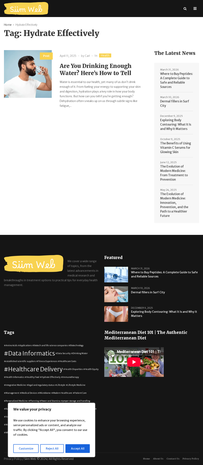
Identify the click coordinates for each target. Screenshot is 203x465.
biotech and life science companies (51, 345)
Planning (34, 401)
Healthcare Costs (67, 361)
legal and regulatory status (41, 385)
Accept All (77, 448)
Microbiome (45, 393)
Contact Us (173, 458)
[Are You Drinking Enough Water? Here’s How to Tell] (28, 74)
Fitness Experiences (47, 361)
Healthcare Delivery (35, 369)
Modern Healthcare (62, 393)
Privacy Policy (191, 458)
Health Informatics (15, 377)
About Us (158, 458)
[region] (51, 430)
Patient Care (80, 393)
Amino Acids (11, 345)
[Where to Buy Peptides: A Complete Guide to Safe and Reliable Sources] (116, 274)
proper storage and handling (76, 401)
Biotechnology (76, 345)
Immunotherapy (71, 377)
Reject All (52, 448)
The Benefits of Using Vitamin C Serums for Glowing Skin (175, 147)
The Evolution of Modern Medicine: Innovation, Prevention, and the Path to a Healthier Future (174, 205)
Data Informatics (31, 353)
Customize (26, 448)
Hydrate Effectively (50, 377)
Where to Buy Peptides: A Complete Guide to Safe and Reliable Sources (176, 80)
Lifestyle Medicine (76, 385)
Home (7, 25)
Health (105, 55)
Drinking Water (80, 353)
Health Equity (92, 369)
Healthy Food (32, 377)
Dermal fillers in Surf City (174, 103)
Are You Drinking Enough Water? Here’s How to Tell (96, 69)
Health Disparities (74, 369)
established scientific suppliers (21, 361)
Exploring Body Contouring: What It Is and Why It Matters (175, 124)
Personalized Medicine (17, 401)
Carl (87, 56)
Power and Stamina (50, 401)
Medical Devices (29, 393)
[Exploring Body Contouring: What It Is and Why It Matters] (116, 313)
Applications (26, 345)
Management (12, 393)
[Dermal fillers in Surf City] (116, 294)
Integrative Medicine (16, 385)
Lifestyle (61, 385)
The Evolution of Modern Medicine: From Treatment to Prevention (174, 173)
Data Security (64, 353)
